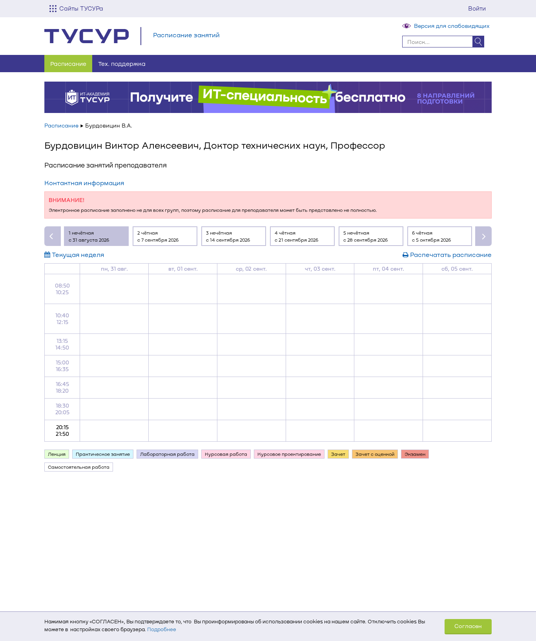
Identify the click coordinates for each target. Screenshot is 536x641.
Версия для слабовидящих (452, 25)
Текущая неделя (77, 254)
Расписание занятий (186, 34)
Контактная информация (84, 182)
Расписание (68, 63)
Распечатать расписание (450, 254)
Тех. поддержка (122, 63)
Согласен (468, 626)
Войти (477, 8)
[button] (52, 236)
